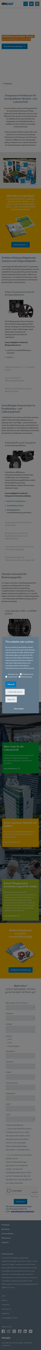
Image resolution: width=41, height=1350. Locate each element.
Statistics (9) (12, 677)
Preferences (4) (28, 674)
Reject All (11, 699)
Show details (19, 709)
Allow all (11, 684)
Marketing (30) (26, 677)
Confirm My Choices (15, 692)
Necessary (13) (13, 674)
